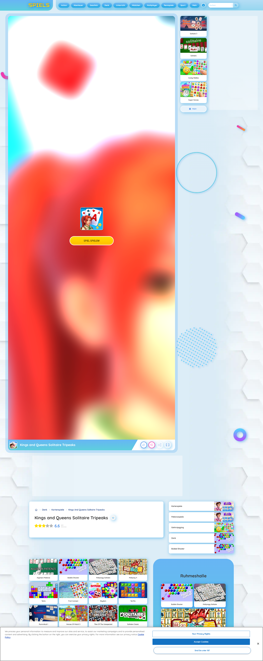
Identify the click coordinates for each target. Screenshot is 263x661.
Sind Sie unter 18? (202, 650)
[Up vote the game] (143, 445)
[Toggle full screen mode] (167, 445)
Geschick (94, 5)
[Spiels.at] (36, 509)
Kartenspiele (57, 509)
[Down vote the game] (151, 445)
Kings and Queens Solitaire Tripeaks (86, 509)
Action (64, 5)
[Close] (258, 643)
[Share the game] (159, 445)
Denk (107, 5)
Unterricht (120, 5)
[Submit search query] (235, 5)
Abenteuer (78, 5)
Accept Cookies (201, 641)
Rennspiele (169, 5)
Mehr (194, 5)
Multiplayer (152, 5)
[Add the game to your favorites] (113, 517)
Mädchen (136, 5)
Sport (183, 5)
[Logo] (39, 5)
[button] (203, 5)
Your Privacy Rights (201, 634)
